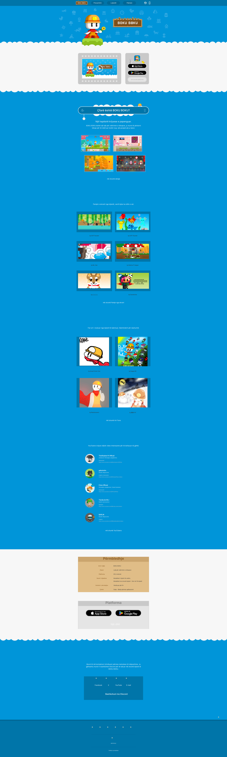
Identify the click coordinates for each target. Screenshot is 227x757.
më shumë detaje (113, 179)
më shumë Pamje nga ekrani (113, 303)
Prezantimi (97, 3)
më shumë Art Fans (113, 420)
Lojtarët (113, 3)
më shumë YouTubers (113, 531)
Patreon (129, 3)
